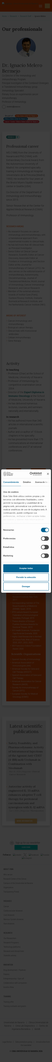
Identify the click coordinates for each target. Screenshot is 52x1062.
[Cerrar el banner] (48, 474)
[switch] (45, 538)
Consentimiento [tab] (11, 482)
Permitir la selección (26, 577)
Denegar (26, 586)
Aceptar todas (26, 568)
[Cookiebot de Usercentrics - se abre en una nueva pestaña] (31, 474)
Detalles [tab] (27, 482)
